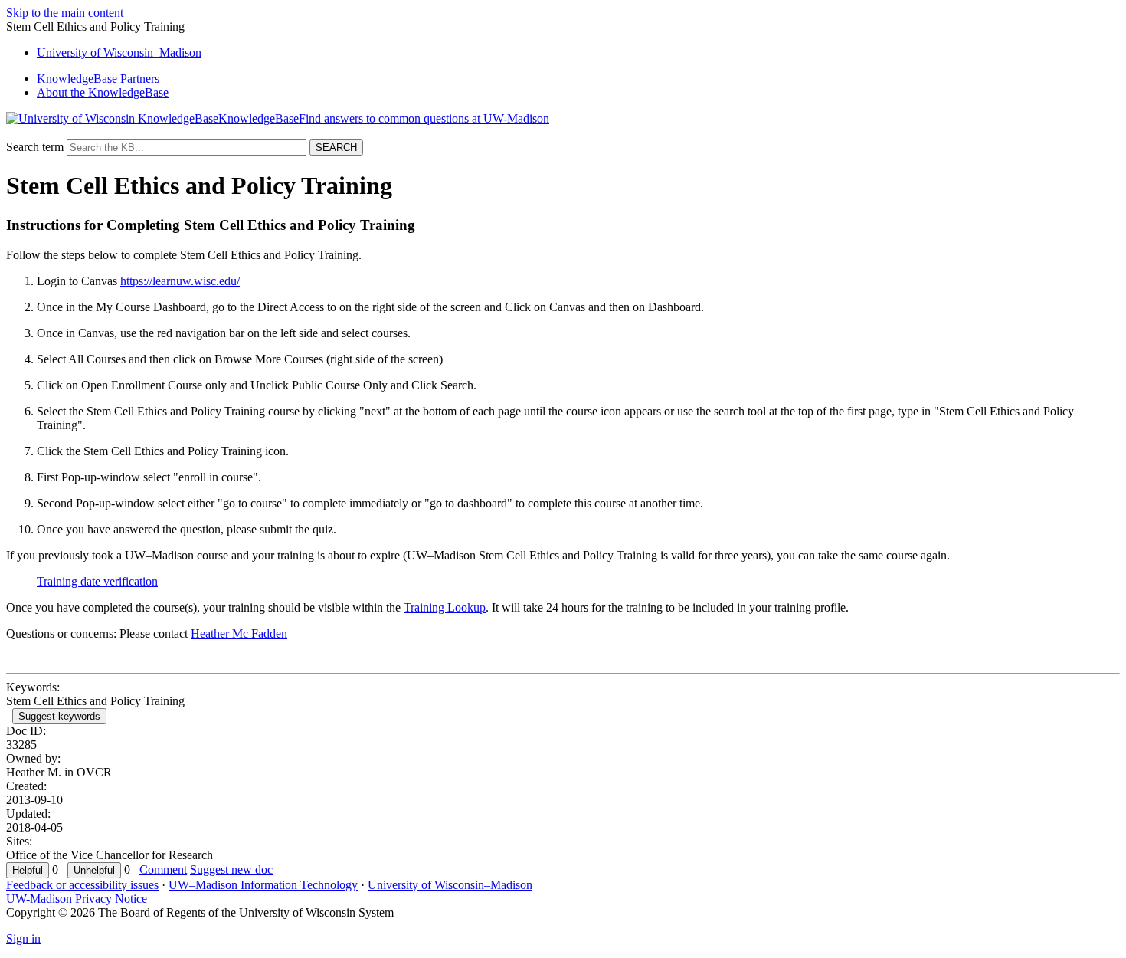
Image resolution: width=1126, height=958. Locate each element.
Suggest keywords (59, 716)
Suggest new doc (231, 869)
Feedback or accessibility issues (82, 884)
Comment (163, 869)
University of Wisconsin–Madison (450, 884)
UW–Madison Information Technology (263, 884)
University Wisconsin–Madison (119, 52)
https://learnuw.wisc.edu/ (180, 280)
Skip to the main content (64, 12)
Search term (35, 146)
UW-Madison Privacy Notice (76, 898)
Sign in (23, 938)
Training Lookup (445, 607)
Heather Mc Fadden (239, 633)
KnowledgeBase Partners (98, 78)
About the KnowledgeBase (103, 92)
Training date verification (97, 581)
